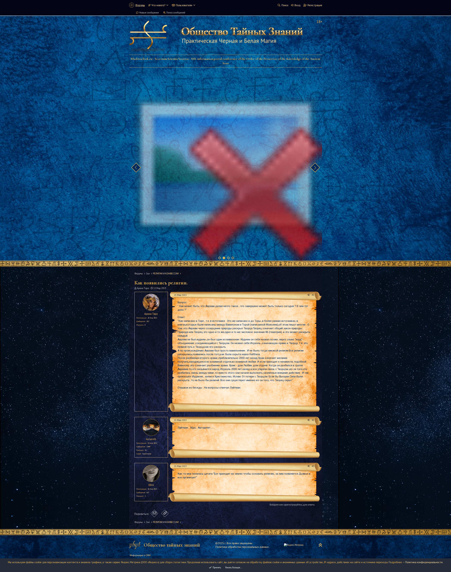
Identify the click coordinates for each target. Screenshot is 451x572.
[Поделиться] (308, 295)
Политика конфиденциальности (424, 562)
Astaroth (151, 439)
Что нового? (158, 5)
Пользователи (184, 5)
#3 (313, 466)
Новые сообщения (149, 12)
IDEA (151, 485)
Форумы (140, 5)
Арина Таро (143, 288)
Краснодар (146, 454)
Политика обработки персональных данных (242, 547)
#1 (313, 295)
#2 (313, 420)
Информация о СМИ (140, 555)
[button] (167, 5)
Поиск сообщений (175, 12)
